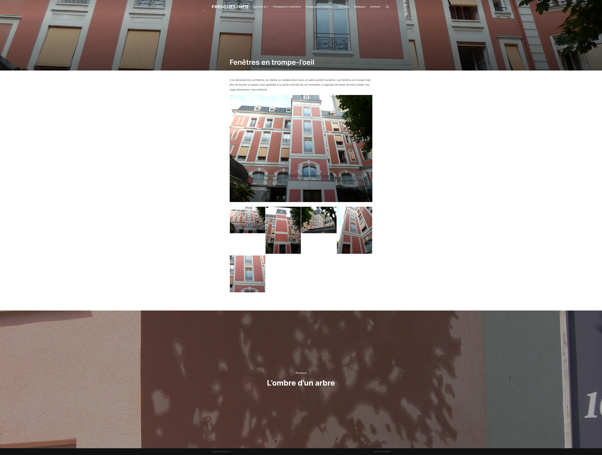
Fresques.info (230, 6)
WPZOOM (387, 451)
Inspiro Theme (377, 451)
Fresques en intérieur (319, 6)
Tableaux (359, 6)
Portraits (343, 6)
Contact (375, 6)
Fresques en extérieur (287, 6)
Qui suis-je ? (260, 6)
